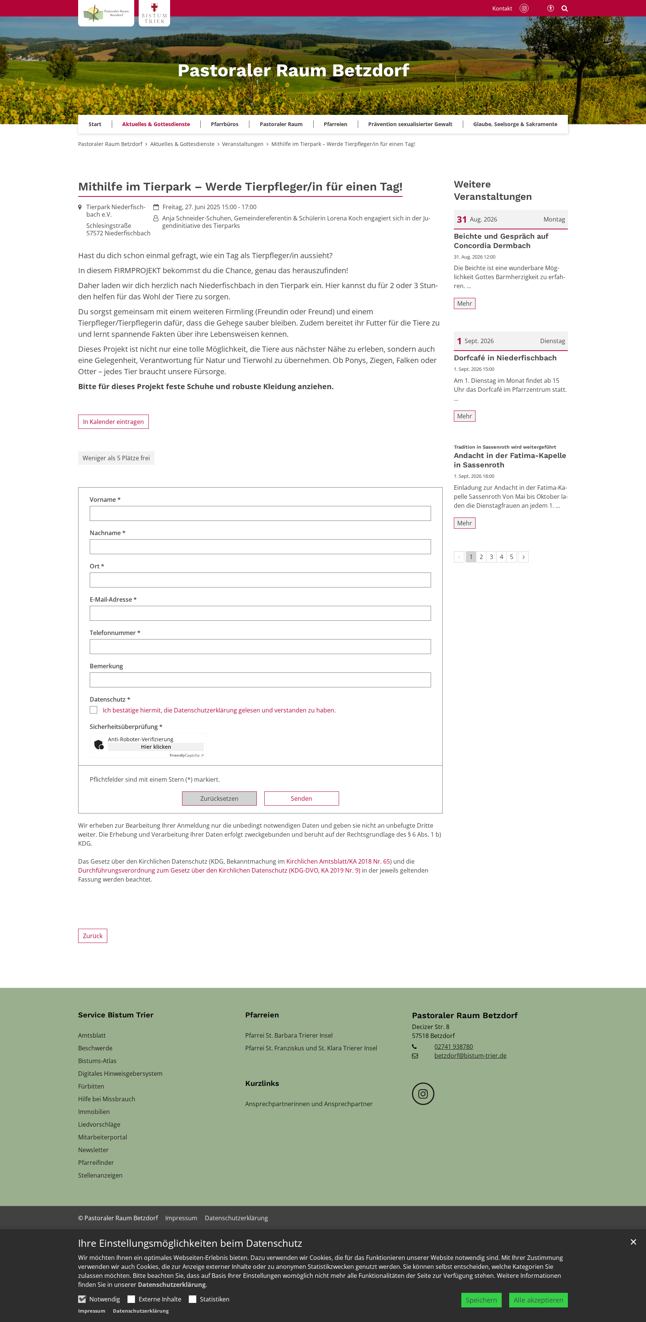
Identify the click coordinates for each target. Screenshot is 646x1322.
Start (95, 124)
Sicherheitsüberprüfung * (126, 727)
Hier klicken (156, 746)
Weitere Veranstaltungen (493, 190)
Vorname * (105, 499)
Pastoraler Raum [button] (281, 124)
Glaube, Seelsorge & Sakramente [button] (515, 124)
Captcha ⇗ (187, 755)
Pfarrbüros (225, 124)
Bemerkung (106, 666)
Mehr (464, 303)
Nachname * (108, 533)
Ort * (97, 566)
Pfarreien (262, 1014)
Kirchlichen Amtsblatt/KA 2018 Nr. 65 (338, 861)
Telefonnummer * (115, 633)
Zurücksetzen (219, 798)
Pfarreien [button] (335, 124)
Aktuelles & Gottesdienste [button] (156, 124)
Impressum (91, 1310)
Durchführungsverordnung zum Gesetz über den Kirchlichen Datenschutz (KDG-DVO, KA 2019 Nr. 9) (219, 870)
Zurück (92, 936)
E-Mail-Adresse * (113, 599)
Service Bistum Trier (115, 1014)
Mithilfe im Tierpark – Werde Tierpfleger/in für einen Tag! (343, 143)
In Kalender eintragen (113, 422)
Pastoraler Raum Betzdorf (110, 143)
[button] (410, 124)
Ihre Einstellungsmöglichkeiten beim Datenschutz (190, 1243)
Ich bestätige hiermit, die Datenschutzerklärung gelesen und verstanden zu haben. (219, 710)
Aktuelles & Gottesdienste (182, 143)
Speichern (481, 1299)
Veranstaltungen (243, 143)
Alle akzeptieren (538, 1299)
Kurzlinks (262, 1083)
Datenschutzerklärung (172, 1284)
